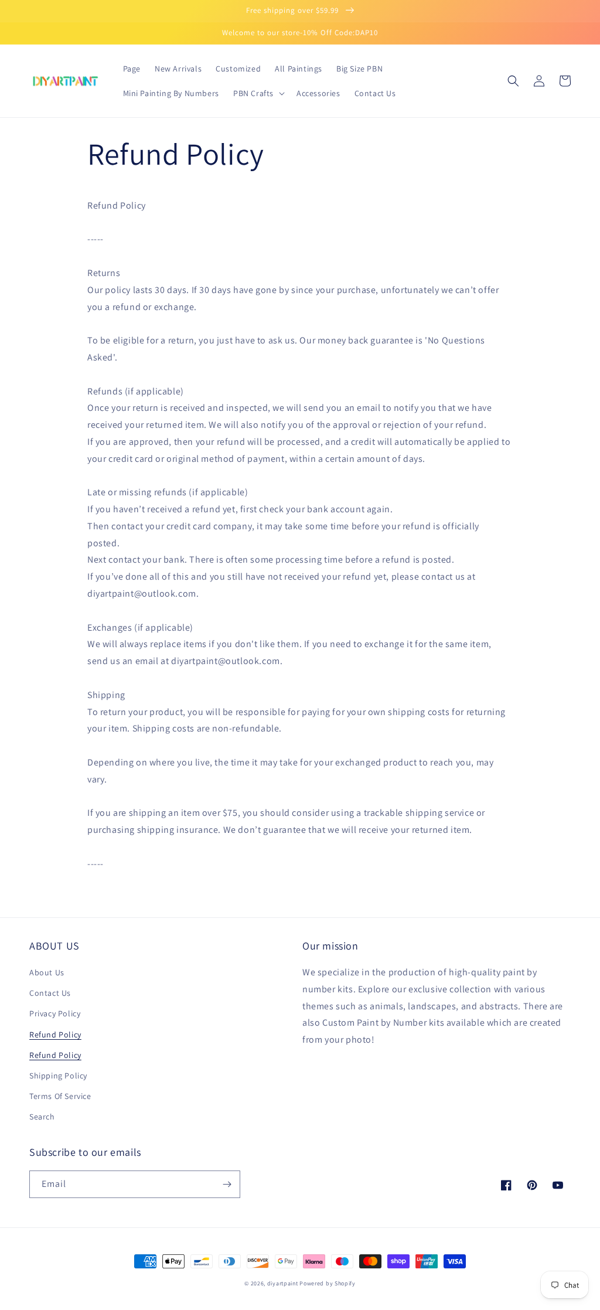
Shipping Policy (58, 1075)
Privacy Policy (54, 1013)
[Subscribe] (227, 1184)
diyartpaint (282, 1283)
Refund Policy (55, 1034)
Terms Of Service (60, 1096)
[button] (257, 93)
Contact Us (50, 993)
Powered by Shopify (327, 1283)
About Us (46, 972)
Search (42, 1116)
